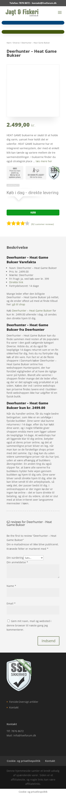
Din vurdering (15, 557)
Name (11, 586)
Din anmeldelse (17, 562)
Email (11, 603)
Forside (13, 701)
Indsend (48, 640)
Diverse (16, 42)
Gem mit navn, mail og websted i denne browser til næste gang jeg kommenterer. (29, 625)
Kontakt (14, 707)
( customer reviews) (42, 224)
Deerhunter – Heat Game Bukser (32, 310)
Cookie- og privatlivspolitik (23, 761)
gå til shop (18, 304)
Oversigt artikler (28, 701)
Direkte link (16, 282)
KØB (33, 212)
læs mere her (44, 161)
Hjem (9, 42)
